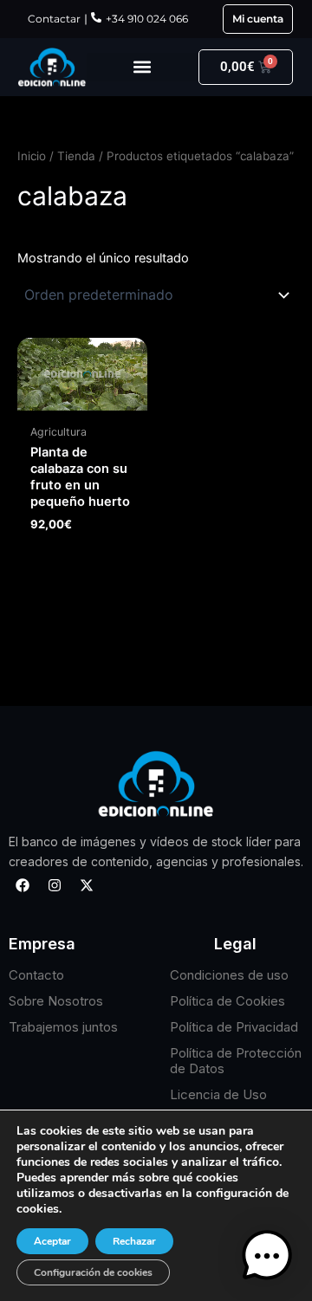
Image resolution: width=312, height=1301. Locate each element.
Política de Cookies (227, 1001)
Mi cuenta (257, 18)
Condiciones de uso (229, 975)
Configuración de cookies (93, 1272)
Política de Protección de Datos (236, 1061)
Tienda (76, 156)
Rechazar (134, 1241)
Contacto (36, 975)
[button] (142, 67)
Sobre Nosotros (56, 1001)
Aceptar (52, 1241)
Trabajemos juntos (63, 1027)
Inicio (31, 156)
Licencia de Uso (218, 1094)
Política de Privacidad (234, 1027)
